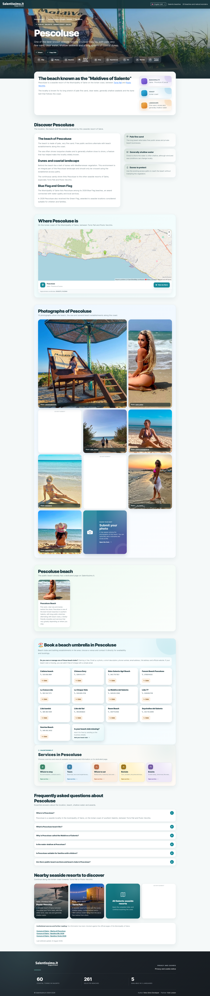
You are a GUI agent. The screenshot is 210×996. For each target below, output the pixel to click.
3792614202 (148, 674)
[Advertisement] (59, 428)
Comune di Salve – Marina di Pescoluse (51, 931)
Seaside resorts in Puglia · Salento (60, 19)
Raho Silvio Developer (151, 993)
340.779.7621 (114, 674)
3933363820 (80, 712)
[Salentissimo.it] (13, 4)
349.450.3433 (47, 730)
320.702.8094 (149, 712)
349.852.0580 (115, 693)
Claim (45, 680)
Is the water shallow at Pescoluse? (51, 844)
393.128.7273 (47, 693)
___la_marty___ (140, 505)
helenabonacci (49, 550)
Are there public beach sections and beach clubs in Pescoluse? (63, 862)
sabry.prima (139, 404)
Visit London (171, 993)
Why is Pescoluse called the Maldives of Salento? (57, 835)
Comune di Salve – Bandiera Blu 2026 (50, 933)
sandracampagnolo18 (142, 449)
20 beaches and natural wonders (195, 4)
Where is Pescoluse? (45, 813)
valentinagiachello (50, 404)
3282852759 (148, 693)
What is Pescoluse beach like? (49, 827)
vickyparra (48, 505)
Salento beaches (174, 4)
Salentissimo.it (39, 19)
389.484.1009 (47, 712)
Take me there (163, 285)
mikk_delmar (94, 449)
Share (40, 52)
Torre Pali (118, 82)
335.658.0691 (47, 674)
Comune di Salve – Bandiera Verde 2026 (51, 936)
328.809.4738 (81, 693)
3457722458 (114, 712)
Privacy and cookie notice (165, 969)
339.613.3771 (80, 674)
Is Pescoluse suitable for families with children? (56, 853)
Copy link (52, 52)
